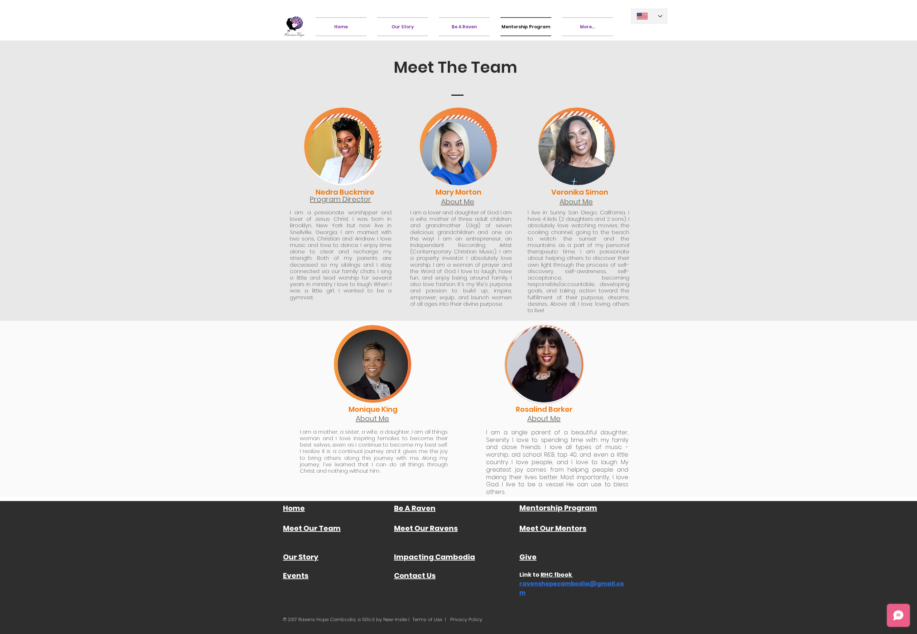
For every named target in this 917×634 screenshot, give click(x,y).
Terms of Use (427, 619)
